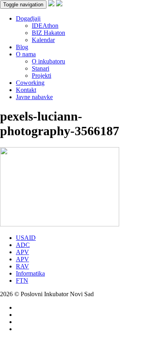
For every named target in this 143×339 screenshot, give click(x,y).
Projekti (41, 75)
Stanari (40, 68)
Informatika (30, 273)
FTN (22, 280)
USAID (26, 237)
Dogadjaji (28, 18)
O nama (26, 54)
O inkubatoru (48, 61)
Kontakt (26, 89)
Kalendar (43, 39)
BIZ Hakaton (48, 32)
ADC (23, 244)
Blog (22, 47)
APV (22, 252)
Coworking (30, 82)
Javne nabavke (34, 97)
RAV (22, 266)
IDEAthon (45, 25)
